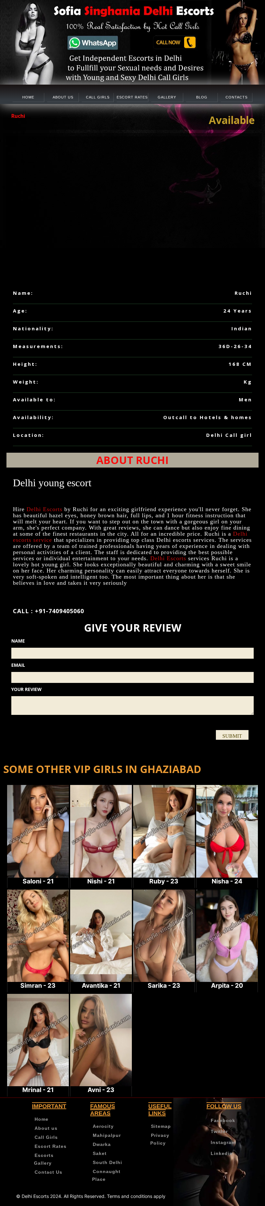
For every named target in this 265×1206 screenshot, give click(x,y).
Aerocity (103, 1126)
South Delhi (107, 1162)
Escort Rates (132, 97)
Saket (100, 1153)
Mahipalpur (107, 1135)
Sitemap (161, 1126)
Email (18, 665)
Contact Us (48, 1172)
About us (63, 97)
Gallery (167, 97)
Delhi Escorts (44, 509)
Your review (26, 689)
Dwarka (102, 1144)
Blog (201, 97)
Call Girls (98, 97)
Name (18, 641)
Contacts (237, 97)
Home (28, 97)
